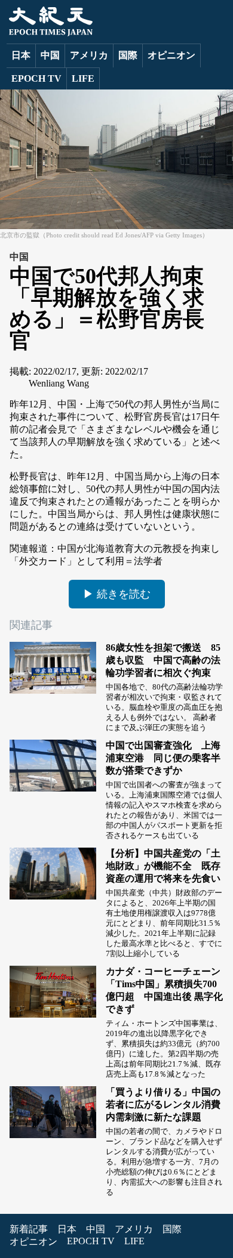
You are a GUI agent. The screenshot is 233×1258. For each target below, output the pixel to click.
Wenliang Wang (59, 383)
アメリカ (89, 55)
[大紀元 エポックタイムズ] (50, 33)
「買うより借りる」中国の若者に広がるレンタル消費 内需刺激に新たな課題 (168, 1104)
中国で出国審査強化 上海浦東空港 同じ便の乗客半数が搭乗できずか (163, 757)
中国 (50, 55)
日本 (20, 55)
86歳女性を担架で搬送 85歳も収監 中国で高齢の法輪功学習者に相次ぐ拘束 (163, 660)
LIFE (83, 78)
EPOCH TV (36, 78)
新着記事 (29, 1229)
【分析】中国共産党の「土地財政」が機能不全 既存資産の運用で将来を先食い (163, 865)
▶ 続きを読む (117, 594)
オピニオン (171, 55)
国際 (127, 55)
